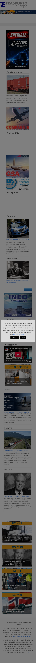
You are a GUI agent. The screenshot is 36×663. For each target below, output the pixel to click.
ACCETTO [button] (14, 338)
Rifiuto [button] (23, 338)
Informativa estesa (19, 334)
